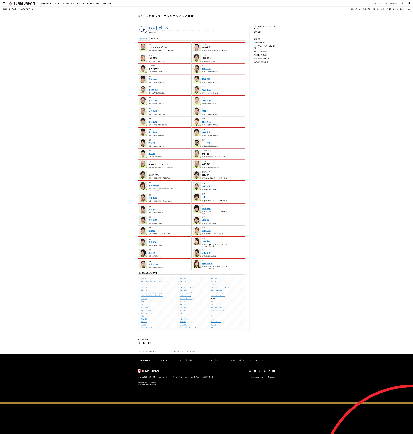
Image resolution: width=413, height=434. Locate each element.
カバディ (143, 325)
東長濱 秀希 (154, 90)
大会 (144, 351)
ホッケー (213, 284)
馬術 (142, 304)
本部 (212, 327)
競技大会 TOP (356, 9)
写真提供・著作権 (208, 377)
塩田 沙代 (153, 209)
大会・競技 (188, 360)
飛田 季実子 (154, 186)
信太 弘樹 (153, 111)
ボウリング (183, 316)
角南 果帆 (206, 241)
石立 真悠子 (154, 198)
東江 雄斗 (153, 132)
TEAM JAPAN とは (144, 360)
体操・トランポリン (216, 290)
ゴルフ (213, 319)
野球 (212, 316)
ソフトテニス (183, 301)
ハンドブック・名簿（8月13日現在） (264, 47)
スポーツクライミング (147, 313)
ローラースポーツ (216, 322)
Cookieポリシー (196, 377)
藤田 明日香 (207, 264)
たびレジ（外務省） (260, 62)
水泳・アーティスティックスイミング (152, 281)
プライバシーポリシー (182, 377)
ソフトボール (144, 307)
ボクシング (144, 287)
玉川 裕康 (206, 143)
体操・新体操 (183, 290)
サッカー (213, 281)
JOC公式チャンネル (260, 59)
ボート (181, 284)
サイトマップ (170, 377)
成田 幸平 (206, 100)
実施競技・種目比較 (260, 55)
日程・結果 (367, 9)
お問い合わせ (153, 377)
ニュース (56, 3)
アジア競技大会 (151, 351)
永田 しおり (207, 197)
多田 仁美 (206, 231)
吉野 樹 (152, 143)
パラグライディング (146, 327)
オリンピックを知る (93, 3)
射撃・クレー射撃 (146, 310)
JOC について (259, 360)
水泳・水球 (183, 281)
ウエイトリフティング (186, 299)
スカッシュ (144, 322)
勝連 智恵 (206, 209)
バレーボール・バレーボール (188, 287)
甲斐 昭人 (206, 79)
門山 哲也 (206, 69)
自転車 (143, 301)
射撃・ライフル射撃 (216, 307)
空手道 (143, 316)
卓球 (212, 301)
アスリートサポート (77, 3)
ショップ (263, 377)
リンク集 (161, 377)
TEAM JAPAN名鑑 (259, 42)
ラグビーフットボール (217, 310)
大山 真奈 (153, 242)
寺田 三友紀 (207, 186)
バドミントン (183, 307)
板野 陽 (152, 253)
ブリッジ (213, 325)
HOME (139, 351)
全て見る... (400, 9)
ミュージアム (255, 377)
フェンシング (183, 304)
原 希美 (152, 231)
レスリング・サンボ (185, 296)
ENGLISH (272, 377)
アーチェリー (214, 313)
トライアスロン (184, 319)
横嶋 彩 (205, 220)
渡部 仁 (205, 111)
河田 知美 (153, 220)
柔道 (212, 304)
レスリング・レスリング (218, 293)
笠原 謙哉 (206, 90)
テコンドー (183, 322)
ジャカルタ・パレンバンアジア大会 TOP (264, 27)
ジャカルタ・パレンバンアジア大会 (168, 351)
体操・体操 (144, 290)
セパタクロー (183, 325)
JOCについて (106, 3)
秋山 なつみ (154, 264)
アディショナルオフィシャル (188, 327)
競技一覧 (376, 9)
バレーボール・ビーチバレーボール (221, 287)
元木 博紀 (206, 122)
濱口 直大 (153, 122)
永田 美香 (206, 253)
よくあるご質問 (142, 377)
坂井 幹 (152, 154)
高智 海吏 (153, 79)
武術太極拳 (144, 319)
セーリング (144, 299)
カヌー (181, 313)
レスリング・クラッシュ (218, 296)
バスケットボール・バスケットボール (152, 293)
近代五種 (182, 310)
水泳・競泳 (183, 278)
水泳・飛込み (214, 278)
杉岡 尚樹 (206, 132)
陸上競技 (143, 278)
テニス (143, 284)
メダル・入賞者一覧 (387, 9)
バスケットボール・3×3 (186, 293)
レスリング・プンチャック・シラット (152, 296)
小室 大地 (153, 100)
